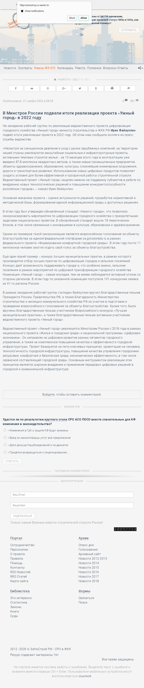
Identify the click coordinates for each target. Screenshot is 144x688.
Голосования (88, 549)
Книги (14, 611)
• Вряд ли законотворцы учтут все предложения (39, 437)
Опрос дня (86, 545)
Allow (84, 18)
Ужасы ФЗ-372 (45, 68)
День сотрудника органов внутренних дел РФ (52, 58)
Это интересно (21, 598)
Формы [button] (84, 591)
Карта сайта (19, 581)
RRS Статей (18, 576)
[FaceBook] (15, 88)
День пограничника (31, 37)
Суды (14, 616)
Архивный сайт (90, 554)
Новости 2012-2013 (93, 558)
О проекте (17, 554)
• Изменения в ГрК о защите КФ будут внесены (37, 430)
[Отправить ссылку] (128, 88)
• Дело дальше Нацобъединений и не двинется (37, 445)
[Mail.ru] (48, 88)
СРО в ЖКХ (63, 649)
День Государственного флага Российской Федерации (58, 46)
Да (81, 34)
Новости (64, 79)
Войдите (48, 394)
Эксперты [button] (25, 68)
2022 (75, 79)
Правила (16, 558)
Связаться (86, 598)
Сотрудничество (22, 545)
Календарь (65, 68)
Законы (16, 607)
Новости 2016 (89, 572)
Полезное (94, 68)
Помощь (16, 563)
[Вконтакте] (31, 88)
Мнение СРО (72, 406)
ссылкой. (85, 676)
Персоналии (19, 549)
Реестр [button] (80, 68)
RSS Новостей (20, 572)
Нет (82, 29)
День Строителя (33, 42)
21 (87, 79)
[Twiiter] (80, 88)
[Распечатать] (112, 88)
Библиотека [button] (20, 591)
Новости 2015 (89, 567)
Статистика (18, 602)
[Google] (64, 88)
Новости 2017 (89, 576)
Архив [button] (83, 538)
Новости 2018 (89, 581)
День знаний (34, 53)
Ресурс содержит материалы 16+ (34, 655)
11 (81, 79)
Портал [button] (16, 538)
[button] (140, 68)
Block (72, 18)
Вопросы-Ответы (115, 68)
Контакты (17, 567)
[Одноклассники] (96, 88)
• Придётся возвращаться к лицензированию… (38, 452)
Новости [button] (10, 68)
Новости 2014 (89, 563)
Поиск (83, 602)
